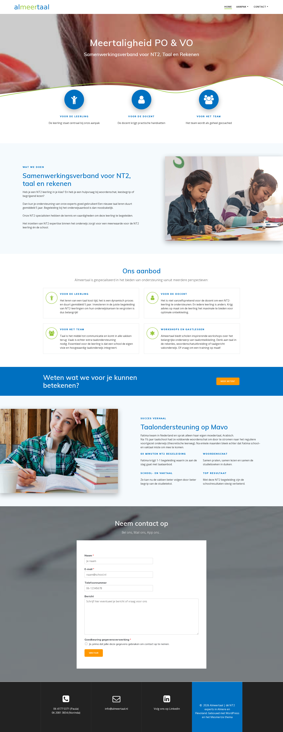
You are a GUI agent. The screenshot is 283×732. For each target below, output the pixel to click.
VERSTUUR (93, 653)
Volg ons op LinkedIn (167, 709)
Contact (260, 6)
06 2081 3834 (60, 712)
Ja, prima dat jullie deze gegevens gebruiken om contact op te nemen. (129, 644)
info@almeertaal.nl (116, 709)
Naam (89, 555)
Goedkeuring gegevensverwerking (108, 639)
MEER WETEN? (228, 381)
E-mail (89, 569)
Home (228, 6)
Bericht (89, 596)
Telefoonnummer (96, 582)
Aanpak (241, 6)
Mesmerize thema (221, 717)
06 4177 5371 (61, 709)
